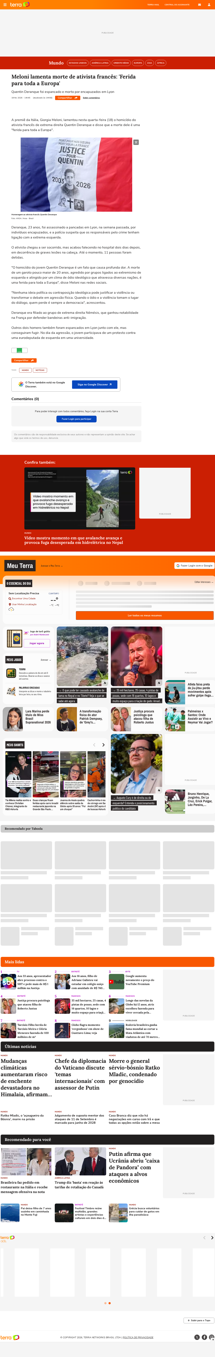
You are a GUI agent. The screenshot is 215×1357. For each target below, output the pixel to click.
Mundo (25, 370)
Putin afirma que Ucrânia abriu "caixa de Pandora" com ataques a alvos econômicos (134, 1167)
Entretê (75, 971)
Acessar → (46, 659)
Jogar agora (37, 643)
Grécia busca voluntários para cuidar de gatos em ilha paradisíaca (144, 1212)
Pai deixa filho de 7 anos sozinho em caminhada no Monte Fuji (36, 1212)
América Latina (62, 1178)
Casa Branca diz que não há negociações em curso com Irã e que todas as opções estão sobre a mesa (134, 1119)
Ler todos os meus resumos (145, 615)
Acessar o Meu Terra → (52, 565)
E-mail (199, 4)
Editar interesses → (204, 581)
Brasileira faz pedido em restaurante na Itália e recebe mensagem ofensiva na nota (24, 1187)
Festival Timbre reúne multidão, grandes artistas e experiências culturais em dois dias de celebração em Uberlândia (90, 1213)
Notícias (40, 370)
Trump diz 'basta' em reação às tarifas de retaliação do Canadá (79, 1184)
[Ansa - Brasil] (19, 350)
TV (18, 971)
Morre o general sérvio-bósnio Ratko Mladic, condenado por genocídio (134, 1071)
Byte (127, 971)
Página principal (20, 4)
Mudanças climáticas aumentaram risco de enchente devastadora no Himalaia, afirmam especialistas (24, 1078)
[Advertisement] (188, 1120)
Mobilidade (131, 1020)
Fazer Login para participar (76, 419)
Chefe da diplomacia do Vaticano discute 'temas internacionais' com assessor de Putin (80, 1074)
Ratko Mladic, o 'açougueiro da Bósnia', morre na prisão (22, 1117)
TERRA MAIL (153, 4)
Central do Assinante (177, 4)
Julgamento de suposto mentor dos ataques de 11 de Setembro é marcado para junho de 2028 (79, 1119)
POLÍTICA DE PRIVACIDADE (138, 1337)
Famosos (75, 996)
